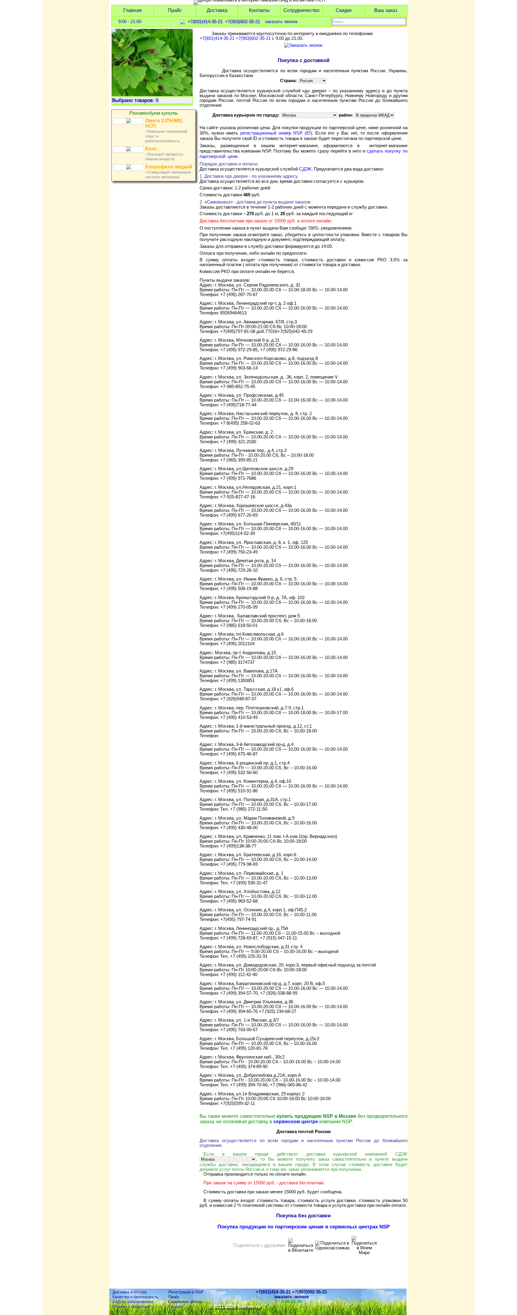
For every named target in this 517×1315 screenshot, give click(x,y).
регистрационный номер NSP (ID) (276, 132)
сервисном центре (295, 1121)
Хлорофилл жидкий (168, 166)
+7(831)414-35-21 (205, 21)
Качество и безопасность (135, 1297)
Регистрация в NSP (185, 1292)
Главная (132, 10)
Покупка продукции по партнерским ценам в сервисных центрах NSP (304, 1227)
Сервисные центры (185, 1301)
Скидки (344, 10)
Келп (151, 148)
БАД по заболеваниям (132, 1301)
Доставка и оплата (129, 1292)
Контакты (259, 10)
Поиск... (339, 22)
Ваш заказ (385, 10)
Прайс (175, 10)
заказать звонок (281, 21)
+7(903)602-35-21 (242, 21)
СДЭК (305, 169)
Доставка (217, 10)
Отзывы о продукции (131, 1306)
